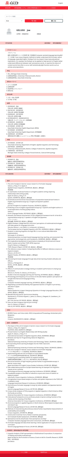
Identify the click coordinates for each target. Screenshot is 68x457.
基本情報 (47, 43)
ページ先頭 (24, 452)
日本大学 (7, 8)
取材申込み (44, 452)
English (60, 3)
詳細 (54, 21)
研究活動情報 (57, 43)
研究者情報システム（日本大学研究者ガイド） (28, 8)
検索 (35, 21)
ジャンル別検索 (51, 8)
